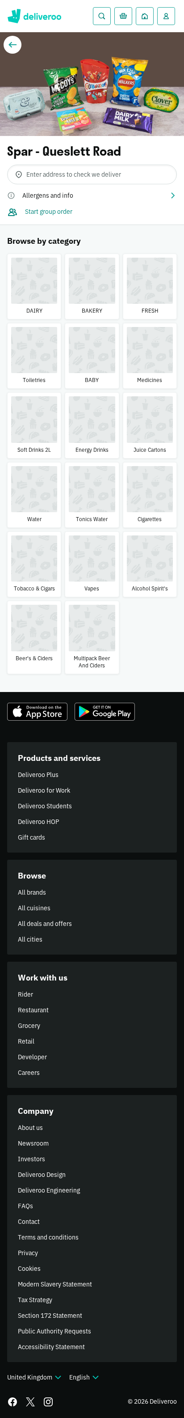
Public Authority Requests (54, 1331)
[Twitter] (30, 1402)
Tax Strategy (35, 1300)
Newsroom (33, 1143)
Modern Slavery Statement (55, 1284)
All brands (32, 892)
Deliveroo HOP (38, 822)
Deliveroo (34, 16)
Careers (29, 1073)
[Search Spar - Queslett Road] (102, 16)
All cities (30, 939)
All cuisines (34, 908)
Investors (31, 1159)
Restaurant (33, 1010)
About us (30, 1128)
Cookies (29, 1269)
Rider (25, 994)
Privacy (28, 1253)
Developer (32, 1057)
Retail (26, 1041)
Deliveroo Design (42, 1175)
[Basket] (123, 16)
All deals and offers (45, 924)
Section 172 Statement (50, 1316)
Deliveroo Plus (38, 775)
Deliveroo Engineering (49, 1190)
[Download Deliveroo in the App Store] (37, 712)
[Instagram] (48, 1402)
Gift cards (31, 837)
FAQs (25, 1206)
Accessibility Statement (51, 1347)
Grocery (29, 1026)
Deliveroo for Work (44, 790)
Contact (29, 1222)
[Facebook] (12, 1402)
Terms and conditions (48, 1237)
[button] (92, 195)
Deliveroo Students (45, 806)
